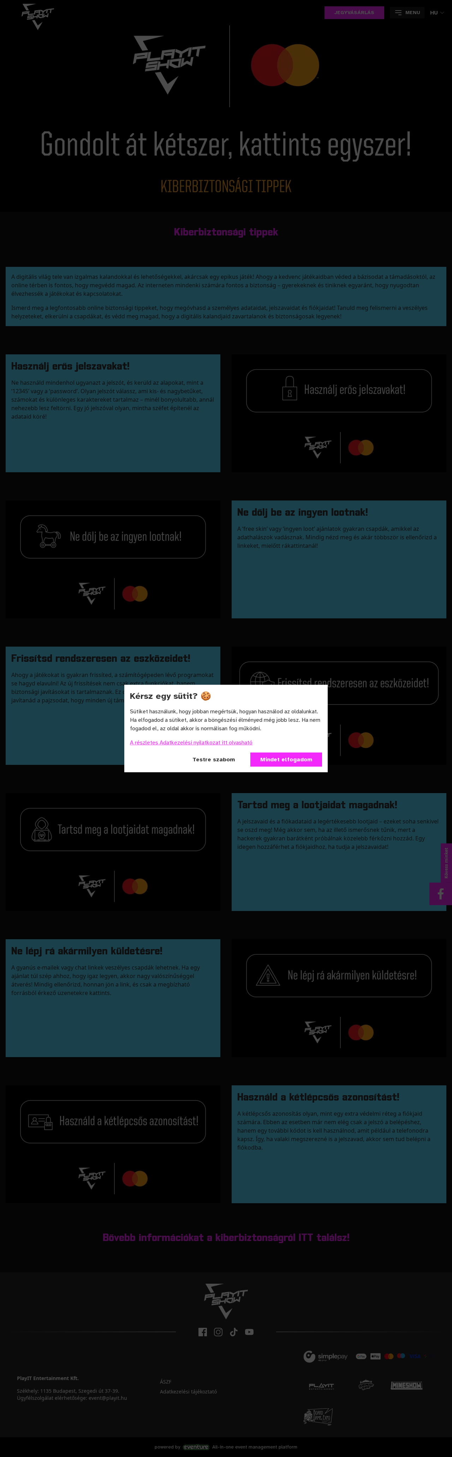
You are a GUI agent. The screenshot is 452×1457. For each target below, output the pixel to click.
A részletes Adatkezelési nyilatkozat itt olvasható (191, 742)
